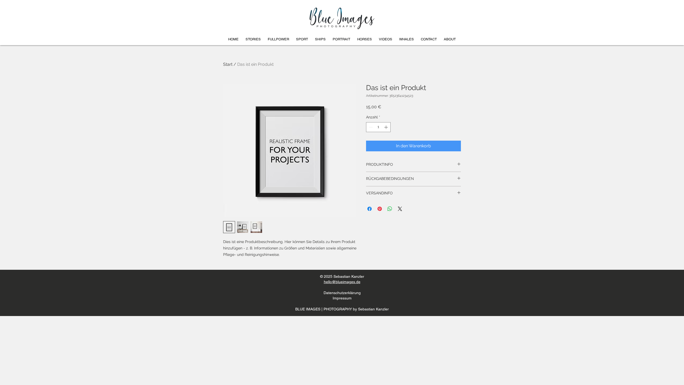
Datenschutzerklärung (342, 293)
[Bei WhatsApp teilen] (390, 209)
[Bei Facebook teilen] (369, 209)
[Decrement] (370, 127)
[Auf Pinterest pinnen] (379, 209)
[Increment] (386, 127)
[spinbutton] (378, 127)
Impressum (342, 298)
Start (227, 64)
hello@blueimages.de (342, 282)
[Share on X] (400, 209)
